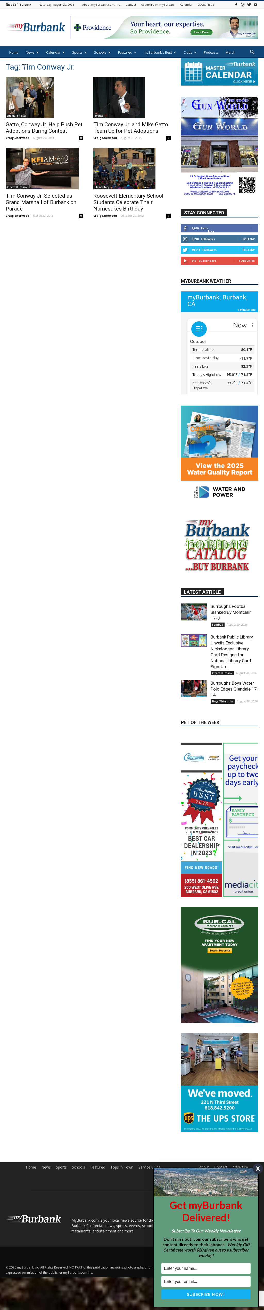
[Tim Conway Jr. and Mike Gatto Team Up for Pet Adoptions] (132, 97)
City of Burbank (17, 187)
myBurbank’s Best (158, 52)
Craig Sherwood (17, 138)
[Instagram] (242, 4)
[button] (252, 52)
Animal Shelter (16, 115)
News (30, 52)
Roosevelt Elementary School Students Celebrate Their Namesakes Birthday (128, 202)
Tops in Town (121, 1184)
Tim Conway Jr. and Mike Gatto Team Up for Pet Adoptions (130, 127)
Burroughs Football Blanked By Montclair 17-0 (231, 667)
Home (14, 52)
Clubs (188, 52)
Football (217, 680)
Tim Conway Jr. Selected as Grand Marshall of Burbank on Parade (41, 202)
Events (99, 115)
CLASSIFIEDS (205, 4)
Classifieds (18, 65)
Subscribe (247, 276)
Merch (230, 52)
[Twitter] (249, 4)
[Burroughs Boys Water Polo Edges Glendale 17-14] (194, 744)
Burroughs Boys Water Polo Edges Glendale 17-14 (234, 744)
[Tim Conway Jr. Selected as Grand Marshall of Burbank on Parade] (44, 168)
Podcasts (211, 52)
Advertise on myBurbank (158, 4)
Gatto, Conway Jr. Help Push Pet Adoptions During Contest (44, 127)
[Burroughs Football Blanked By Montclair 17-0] (194, 667)
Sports (77, 52)
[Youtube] (255, 4)
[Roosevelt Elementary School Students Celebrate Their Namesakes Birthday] (132, 168)
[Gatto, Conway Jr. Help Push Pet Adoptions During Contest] (44, 97)
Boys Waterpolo (222, 757)
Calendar (186, 4)
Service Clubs (149, 1184)
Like (211, 247)
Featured (125, 52)
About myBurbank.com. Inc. (101, 4)
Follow (249, 254)
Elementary (102, 187)
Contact (131, 4)
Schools (100, 52)
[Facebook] (236, 4)
